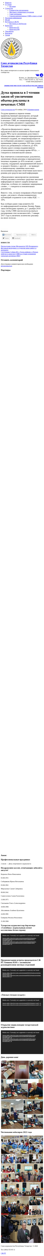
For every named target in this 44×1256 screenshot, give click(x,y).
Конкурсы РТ (14, 27)
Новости (8, 3)
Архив (7, 35)
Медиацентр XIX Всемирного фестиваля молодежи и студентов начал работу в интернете (19, 248)
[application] (22, 945)
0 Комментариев (33, 109)
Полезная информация (13, 18)
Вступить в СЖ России (17, 24)
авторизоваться (6, 266)
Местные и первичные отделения (21, 12)
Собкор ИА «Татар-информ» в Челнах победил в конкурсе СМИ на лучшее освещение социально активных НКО (19, 254)
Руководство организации (18, 10)
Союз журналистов (8, 109)
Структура (9, 8)
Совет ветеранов (15, 14)
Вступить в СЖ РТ (12, 22)
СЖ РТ (3, 1253)
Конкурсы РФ (14, 29)
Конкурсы (8, 25)
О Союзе (8, 4)
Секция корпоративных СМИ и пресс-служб (25, 16)
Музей (7, 20)
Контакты (8, 33)
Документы (9, 31)
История (12, 6)
